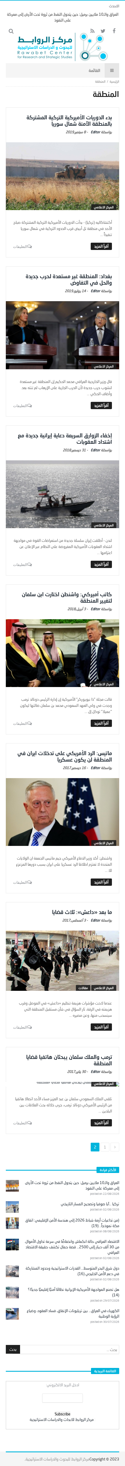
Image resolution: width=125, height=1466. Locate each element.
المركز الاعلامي (104, 207)
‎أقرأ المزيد (101, 246)
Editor (95, 132)
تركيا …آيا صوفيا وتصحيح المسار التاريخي (90, 1203)
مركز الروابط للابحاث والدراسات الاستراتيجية (62, 1419)
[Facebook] (113, 31)
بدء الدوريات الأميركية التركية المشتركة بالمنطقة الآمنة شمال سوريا (69, 120)
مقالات (83, 988)
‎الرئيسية (114, 81)
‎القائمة (94, 70)
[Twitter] (103, 31)
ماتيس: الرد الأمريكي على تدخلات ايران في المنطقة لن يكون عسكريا (64, 756)
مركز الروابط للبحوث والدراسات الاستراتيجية (58, 1459)
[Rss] (92, 31)
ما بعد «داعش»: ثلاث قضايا (82, 912)
